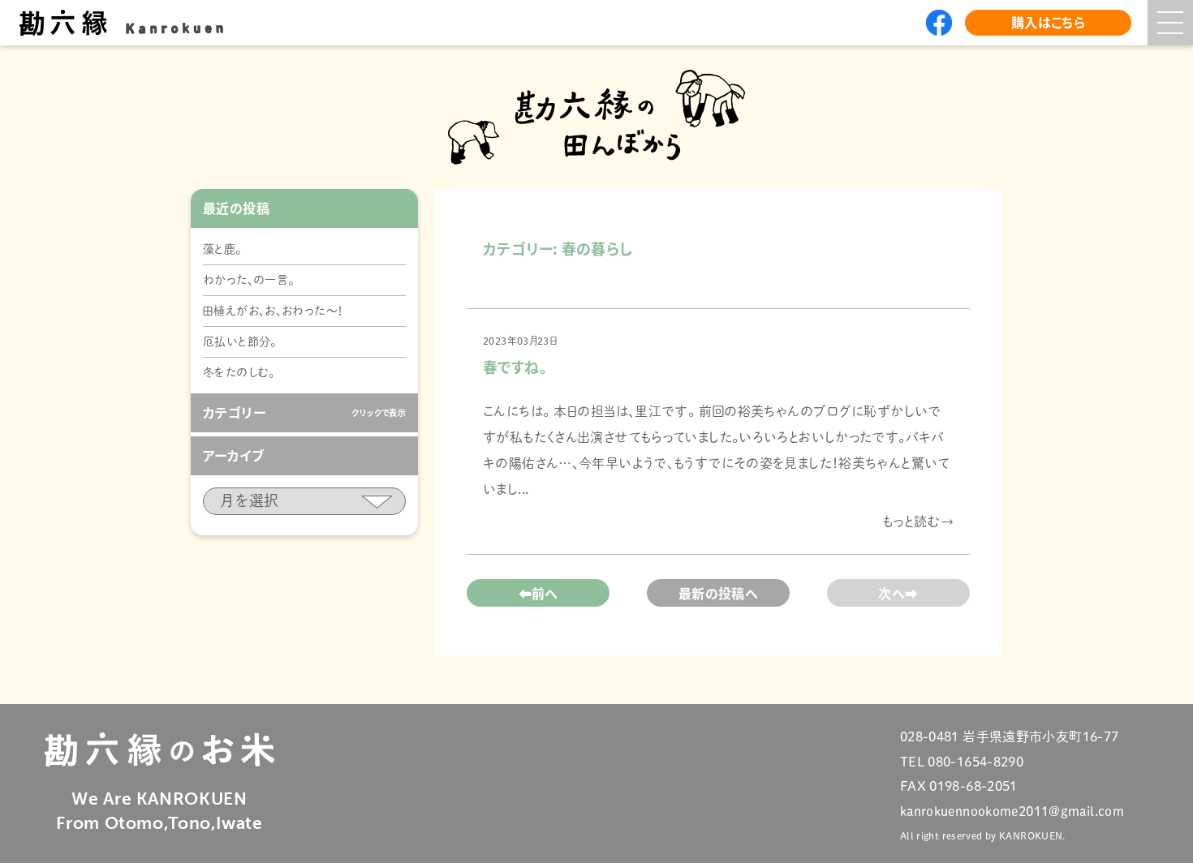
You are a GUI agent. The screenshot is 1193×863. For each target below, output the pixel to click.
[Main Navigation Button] (1170, 22)
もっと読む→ (918, 521)
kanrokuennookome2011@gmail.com (1012, 811)
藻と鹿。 (222, 249)
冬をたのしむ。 (239, 372)
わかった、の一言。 (248, 280)
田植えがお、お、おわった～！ (273, 310)
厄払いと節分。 (240, 341)
